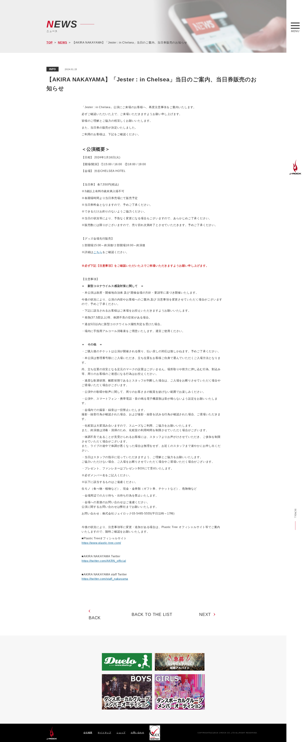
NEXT (205, 614)
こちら (97, 252)
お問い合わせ (137, 732)
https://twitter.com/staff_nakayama (105, 578)
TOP (49, 42)
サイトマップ (104, 732)
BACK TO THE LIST (152, 614)
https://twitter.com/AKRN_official (104, 560)
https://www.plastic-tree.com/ (101, 542)
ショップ (120, 732)
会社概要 (87, 732)
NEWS (62, 42)
